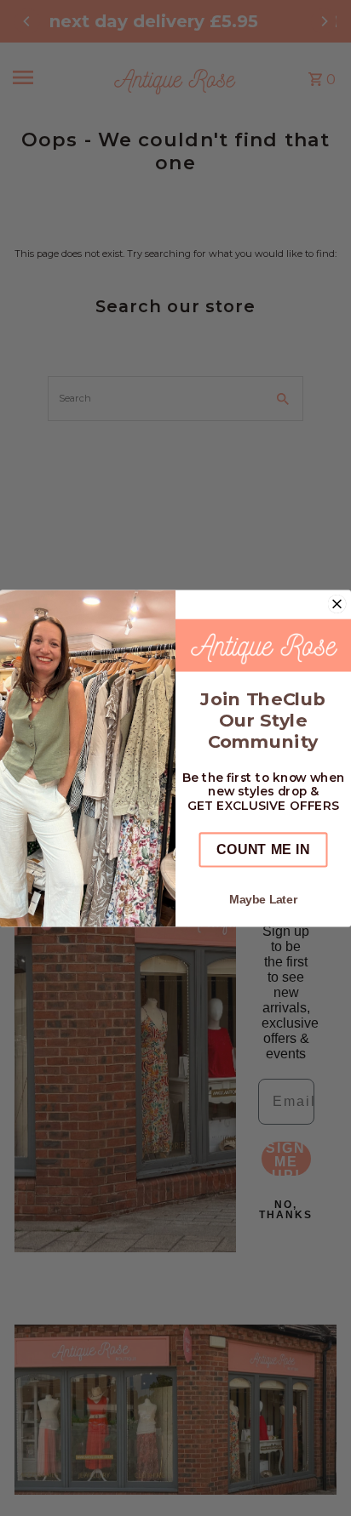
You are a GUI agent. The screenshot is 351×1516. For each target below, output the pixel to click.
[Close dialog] (337, 603)
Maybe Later (263, 898)
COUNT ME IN (262, 849)
